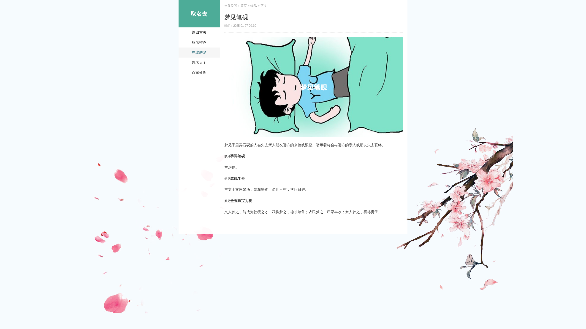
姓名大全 (199, 62)
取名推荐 (199, 42)
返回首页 (199, 32)
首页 (243, 6)
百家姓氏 (199, 72)
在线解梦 (199, 52)
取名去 (199, 14)
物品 (253, 6)
